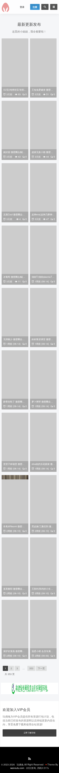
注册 (35, 7)
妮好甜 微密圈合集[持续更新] (14, 153)
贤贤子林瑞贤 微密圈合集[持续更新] (14, 465)
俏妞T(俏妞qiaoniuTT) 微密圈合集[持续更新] (43, 278)
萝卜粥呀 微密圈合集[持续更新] (42, 403)
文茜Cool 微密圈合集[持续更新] (14, 215)
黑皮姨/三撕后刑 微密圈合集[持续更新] (43, 527)
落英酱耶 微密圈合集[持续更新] (14, 590)
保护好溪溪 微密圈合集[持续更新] (14, 652)
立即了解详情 (29, 732)
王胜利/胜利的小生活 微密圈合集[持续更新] (43, 590)
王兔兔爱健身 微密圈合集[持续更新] (42, 91)
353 (31, 668)
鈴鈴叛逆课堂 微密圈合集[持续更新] (42, 340)
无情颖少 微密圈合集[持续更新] (14, 340)
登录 (22, 7)
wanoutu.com (17, 768)
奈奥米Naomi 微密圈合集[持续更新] (13, 527)
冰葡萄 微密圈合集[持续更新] (14, 278)
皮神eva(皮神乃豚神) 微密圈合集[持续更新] (43, 215)
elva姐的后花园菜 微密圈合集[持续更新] (43, 465)
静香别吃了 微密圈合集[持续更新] (14, 403)
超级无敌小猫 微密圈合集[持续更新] (42, 153)
